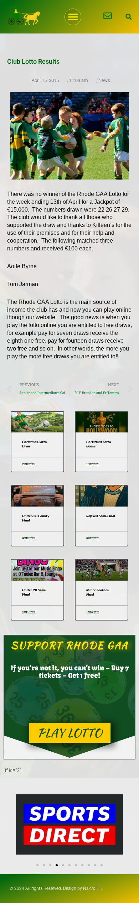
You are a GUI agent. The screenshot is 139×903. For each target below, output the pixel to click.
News (104, 80)
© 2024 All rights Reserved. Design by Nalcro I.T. (56, 888)
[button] (73, 17)
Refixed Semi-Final (100, 516)
